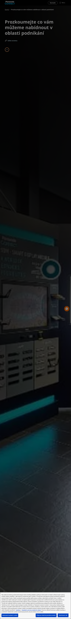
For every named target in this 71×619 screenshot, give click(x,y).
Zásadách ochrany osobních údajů (31, 610)
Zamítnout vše (63, 615)
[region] (35, 605)
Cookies (18, 610)
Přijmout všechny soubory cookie (46, 615)
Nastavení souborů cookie (9, 615)
